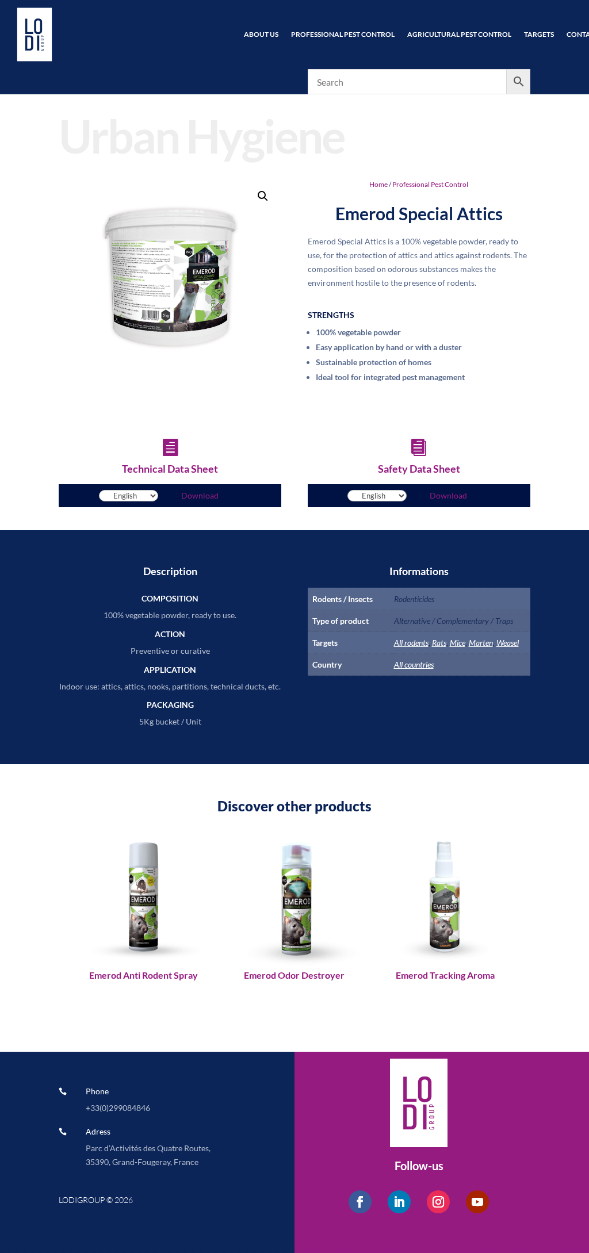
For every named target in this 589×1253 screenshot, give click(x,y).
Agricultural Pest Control (459, 34)
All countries (414, 664)
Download (200, 495)
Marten (481, 642)
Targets (539, 34)
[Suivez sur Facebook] (360, 1201)
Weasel (507, 642)
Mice (457, 642)
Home (378, 184)
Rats (439, 642)
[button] (263, 196)
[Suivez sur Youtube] (477, 1201)
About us (261, 34)
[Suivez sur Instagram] (438, 1201)
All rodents (411, 642)
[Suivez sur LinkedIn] (399, 1201)
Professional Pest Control (343, 34)
